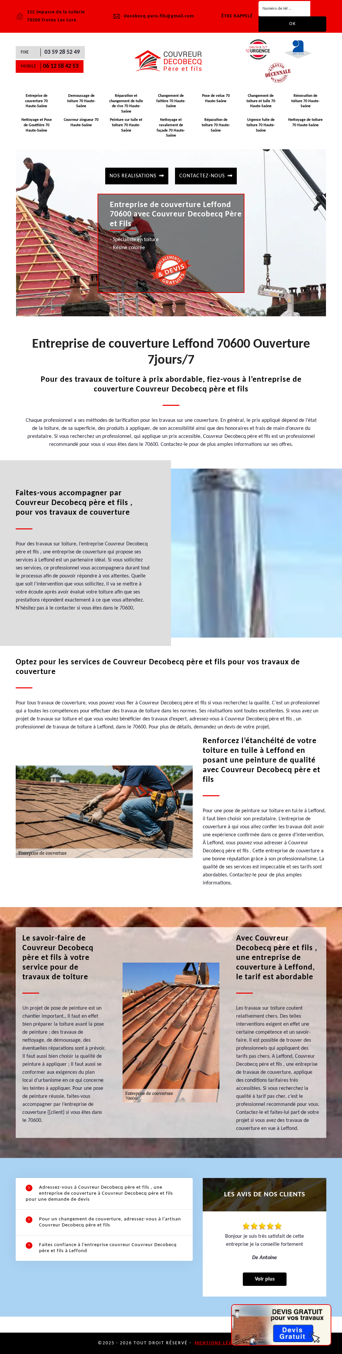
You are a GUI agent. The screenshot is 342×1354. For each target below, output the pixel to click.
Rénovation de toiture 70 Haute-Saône (305, 101)
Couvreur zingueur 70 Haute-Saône (81, 122)
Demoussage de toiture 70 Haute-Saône (81, 101)
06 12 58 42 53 (60, 66)
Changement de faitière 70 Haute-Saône (171, 101)
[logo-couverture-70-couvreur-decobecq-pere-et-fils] (171, 61)
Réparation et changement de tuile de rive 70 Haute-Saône (126, 104)
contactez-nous (202, 176)
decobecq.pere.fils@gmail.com (159, 16)
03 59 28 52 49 (62, 52)
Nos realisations (133, 176)
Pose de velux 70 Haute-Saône (216, 98)
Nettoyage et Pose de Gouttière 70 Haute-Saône (36, 125)
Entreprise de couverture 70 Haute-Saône (36, 101)
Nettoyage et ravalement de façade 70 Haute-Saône (171, 128)
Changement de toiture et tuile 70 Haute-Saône (260, 101)
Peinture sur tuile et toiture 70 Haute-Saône (126, 125)
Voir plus (265, 1279)
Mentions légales (219, 1343)
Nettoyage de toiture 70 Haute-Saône (305, 122)
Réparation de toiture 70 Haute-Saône (216, 125)
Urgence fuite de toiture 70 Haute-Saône (260, 125)
